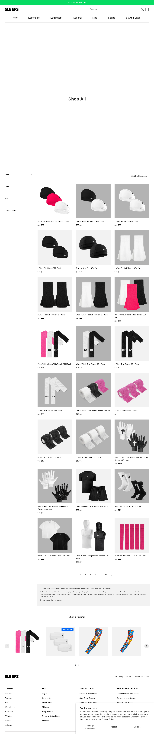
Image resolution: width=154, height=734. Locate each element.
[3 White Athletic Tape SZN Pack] (93, 437)
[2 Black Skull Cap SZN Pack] (93, 247)
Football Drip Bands (125, 703)
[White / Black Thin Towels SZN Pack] (93, 343)
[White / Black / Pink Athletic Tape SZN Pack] (93, 390)
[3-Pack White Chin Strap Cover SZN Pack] (60, 641)
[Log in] (142, 9)
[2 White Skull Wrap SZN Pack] (132, 201)
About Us (9, 694)
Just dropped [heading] (77, 617)
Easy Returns (48, 712)
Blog (7, 703)
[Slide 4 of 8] (126, 641)
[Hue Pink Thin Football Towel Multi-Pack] (132, 535)
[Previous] (7, 646)
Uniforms (8, 725)
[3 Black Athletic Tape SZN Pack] (55, 437)
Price (7, 175)
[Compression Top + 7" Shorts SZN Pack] (93, 486)
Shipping (45, 707)
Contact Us (46, 698)
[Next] (146, 646)
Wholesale (9, 712)
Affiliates (8, 716)
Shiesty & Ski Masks (88, 694)
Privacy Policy (108, 719)
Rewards (8, 698)
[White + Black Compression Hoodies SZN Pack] (93, 535)
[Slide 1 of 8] (27, 641)
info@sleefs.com (142, 676)
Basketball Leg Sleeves (126, 698)
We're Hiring (10, 707)
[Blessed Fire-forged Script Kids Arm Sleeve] (126, 641)
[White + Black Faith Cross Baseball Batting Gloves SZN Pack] (132, 437)
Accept (114, 727)
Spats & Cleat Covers (88, 703)
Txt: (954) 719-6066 (123, 676)
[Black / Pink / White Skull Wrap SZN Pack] (55, 201)
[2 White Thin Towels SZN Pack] (55, 390)
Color (7, 186)
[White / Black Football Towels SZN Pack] (93, 294)
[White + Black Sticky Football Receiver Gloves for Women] (55, 486)
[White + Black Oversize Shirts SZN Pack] (55, 535)
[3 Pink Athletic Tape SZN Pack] (132, 390)
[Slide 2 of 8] (60, 641)
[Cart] (147, 9)
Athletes (8, 721)
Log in (44, 694)
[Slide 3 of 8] (93, 641)
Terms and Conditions (51, 716)
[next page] (111, 574)
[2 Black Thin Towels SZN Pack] (132, 343)
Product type (10, 210)
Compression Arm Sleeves (128, 694)
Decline (137, 727)
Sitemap (45, 721)
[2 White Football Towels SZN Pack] (132, 247)
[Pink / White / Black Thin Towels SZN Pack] (55, 343)
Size (6, 198)
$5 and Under (133, 17)
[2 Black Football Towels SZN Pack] (55, 294)
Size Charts (47, 703)
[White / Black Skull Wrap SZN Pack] (93, 201)
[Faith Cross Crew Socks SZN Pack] (132, 486)
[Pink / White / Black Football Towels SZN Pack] (132, 294)
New (15, 17)
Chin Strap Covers (87, 698)
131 (106, 575)
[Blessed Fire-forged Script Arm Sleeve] (93, 641)
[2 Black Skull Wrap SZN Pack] (55, 247)
